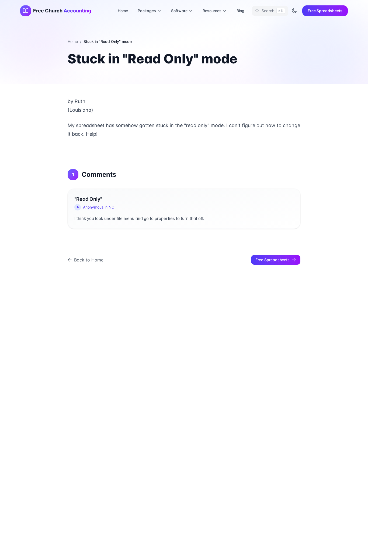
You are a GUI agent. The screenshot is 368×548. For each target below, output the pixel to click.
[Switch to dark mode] (294, 11)
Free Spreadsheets (325, 10)
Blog (240, 10)
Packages (147, 10)
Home (123, 10)
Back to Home (88, 260)
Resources (212, 10)
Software (179, 10)
